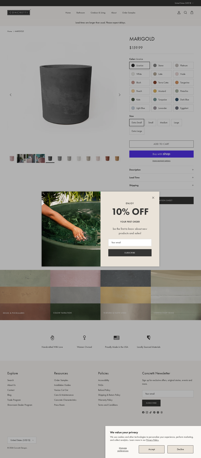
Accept (151, 449)
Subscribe (129, 252)
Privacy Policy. (152, 440)
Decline (180, 449)
